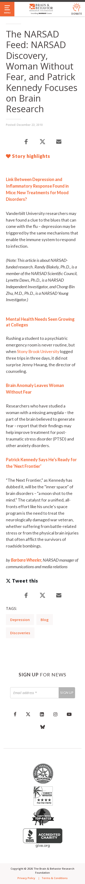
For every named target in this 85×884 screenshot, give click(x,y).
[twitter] (28, 714)
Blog (45, 619)
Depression (20, 619)
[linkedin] (42, 714)
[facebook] (15, 714)
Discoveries (20, 632)
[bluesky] (43, 726)
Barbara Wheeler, (26, 560)
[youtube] (69, 714)
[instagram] (55, 714)
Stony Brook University (38, 351)
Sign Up (66, 693)
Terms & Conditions (55, 878)
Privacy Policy (26, 878)
